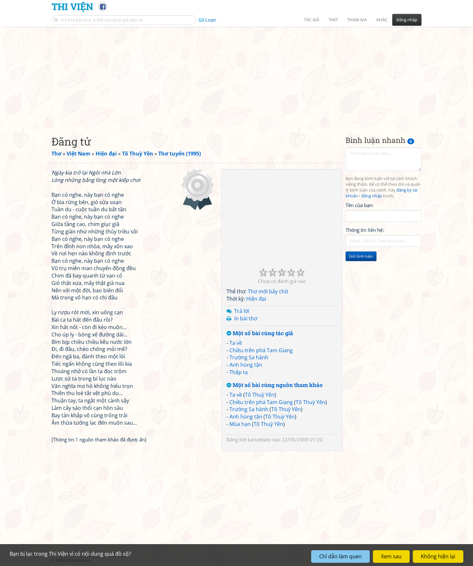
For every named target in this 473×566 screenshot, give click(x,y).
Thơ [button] (333, 20)
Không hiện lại (438, 556)
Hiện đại (256, 298)
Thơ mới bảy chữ (268, 291)
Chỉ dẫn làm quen (340, 556)
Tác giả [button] (311, 20)
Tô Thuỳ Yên (259, 394)
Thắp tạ (238, 372)
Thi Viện (72, 6)
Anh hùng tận (245, 364)
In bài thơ (245, 318)
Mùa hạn (240, 424)
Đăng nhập (406, 20)
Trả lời (241, 311)
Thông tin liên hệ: (365, 230)
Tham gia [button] (357, 20)
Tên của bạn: (360, 205)
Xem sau (391, 556)
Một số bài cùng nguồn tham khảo (277, 385)
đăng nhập (371, 196)
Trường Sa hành (248, 357)
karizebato (259, 439)
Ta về (235, 342)
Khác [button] (381, 20)
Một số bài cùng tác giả (262, 333)
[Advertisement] (236, 76)
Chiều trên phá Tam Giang (261, 350)
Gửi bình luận (361, 256)
